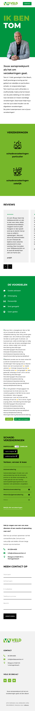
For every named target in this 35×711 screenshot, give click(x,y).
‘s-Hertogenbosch (13, 665)
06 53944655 (12, 549)
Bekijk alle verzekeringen (13, 507)
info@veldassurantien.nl (17, 553)
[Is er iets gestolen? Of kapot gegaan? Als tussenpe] (18, 402)
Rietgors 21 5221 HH (14, 663)
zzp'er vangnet (9, 451)
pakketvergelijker (10, 456)
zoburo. (26, 705)
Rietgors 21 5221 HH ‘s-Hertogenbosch (16, 558)
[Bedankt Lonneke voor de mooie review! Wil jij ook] (18, 372)
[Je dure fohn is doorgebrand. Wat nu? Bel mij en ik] (18, 343)
